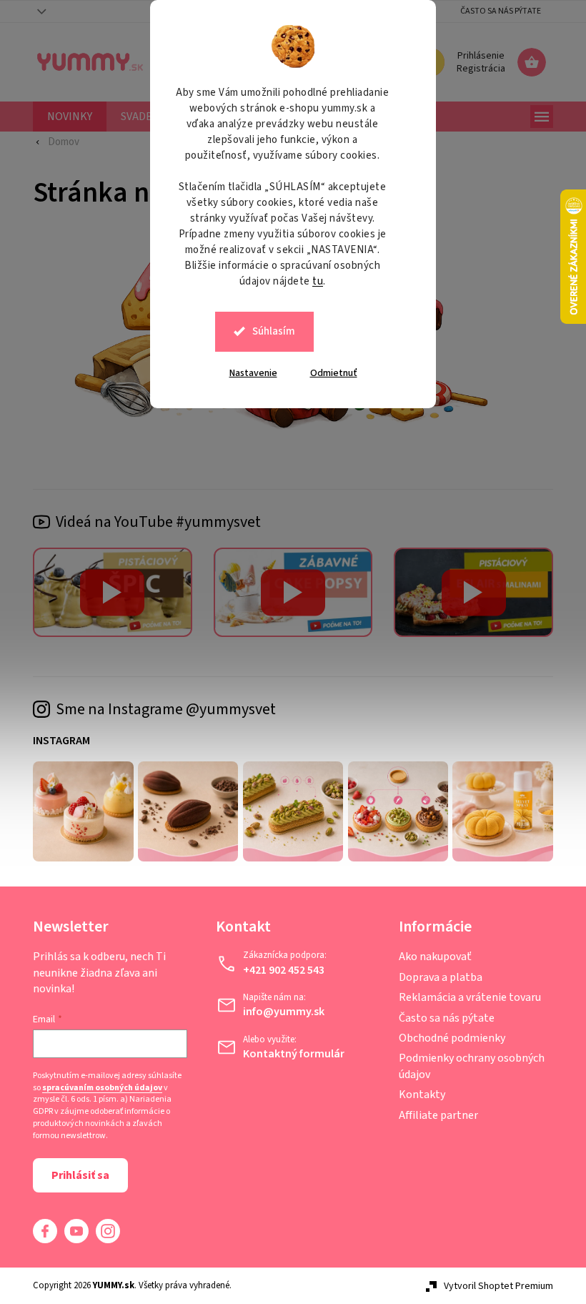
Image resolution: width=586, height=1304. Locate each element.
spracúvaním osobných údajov (97, 1088)
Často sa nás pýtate (495, 11)
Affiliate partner (432, 1115)
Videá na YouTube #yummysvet (153, 521)
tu (312, 281)
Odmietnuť (328, 373)
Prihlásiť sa (75, 1175)
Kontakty (416, 1094)
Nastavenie (248, 373)
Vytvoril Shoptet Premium (493, 1286)
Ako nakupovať (429, 956)
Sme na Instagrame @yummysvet (161, 709)
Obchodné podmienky (446, 1038)
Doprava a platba (435, 977)
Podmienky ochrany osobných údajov (466, 1066)
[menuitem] (64, 117)
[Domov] (51, 141)
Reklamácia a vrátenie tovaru (464, 997)
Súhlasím (268, 331)
